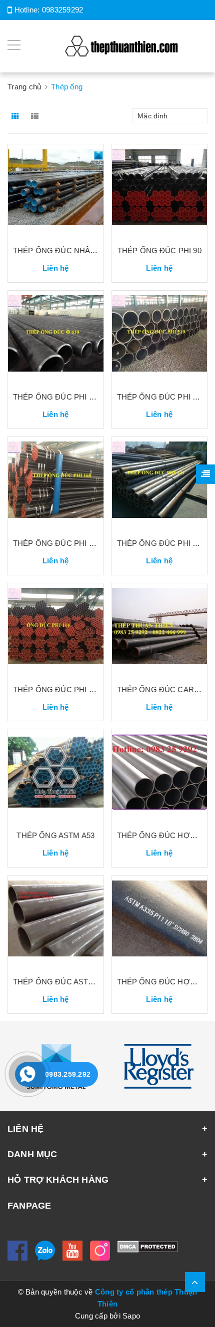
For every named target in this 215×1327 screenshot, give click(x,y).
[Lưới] (16, 115)
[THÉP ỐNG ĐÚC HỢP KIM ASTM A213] (160, 775)
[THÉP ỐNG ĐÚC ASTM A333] (56, 922)
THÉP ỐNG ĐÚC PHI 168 (57, 543)
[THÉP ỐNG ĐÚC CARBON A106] (160, 629)
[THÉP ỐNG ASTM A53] (56, 775)
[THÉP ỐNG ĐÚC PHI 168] (56, 483)
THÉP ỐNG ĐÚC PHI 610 (57, 397)
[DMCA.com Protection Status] (148, 1246)
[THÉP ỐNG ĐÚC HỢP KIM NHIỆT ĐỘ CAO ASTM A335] (160, 922)
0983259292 (63, 9)
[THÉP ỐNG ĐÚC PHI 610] (56, 337)
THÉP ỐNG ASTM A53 (55, 835)
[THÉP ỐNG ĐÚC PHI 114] (56, 629)
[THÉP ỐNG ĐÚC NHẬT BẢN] (56, 190)
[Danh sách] (37, 115)
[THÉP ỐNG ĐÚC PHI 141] (160, 483)
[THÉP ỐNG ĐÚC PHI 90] (160, 190)
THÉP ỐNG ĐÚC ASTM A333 (63, 981)
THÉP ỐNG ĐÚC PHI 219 (161, 397)
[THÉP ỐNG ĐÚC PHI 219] (160, 337)
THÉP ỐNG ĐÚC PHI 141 (161, 543)
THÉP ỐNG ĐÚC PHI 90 (160, 250)
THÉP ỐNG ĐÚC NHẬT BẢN (62, 250)
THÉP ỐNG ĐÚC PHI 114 (56, 689)
